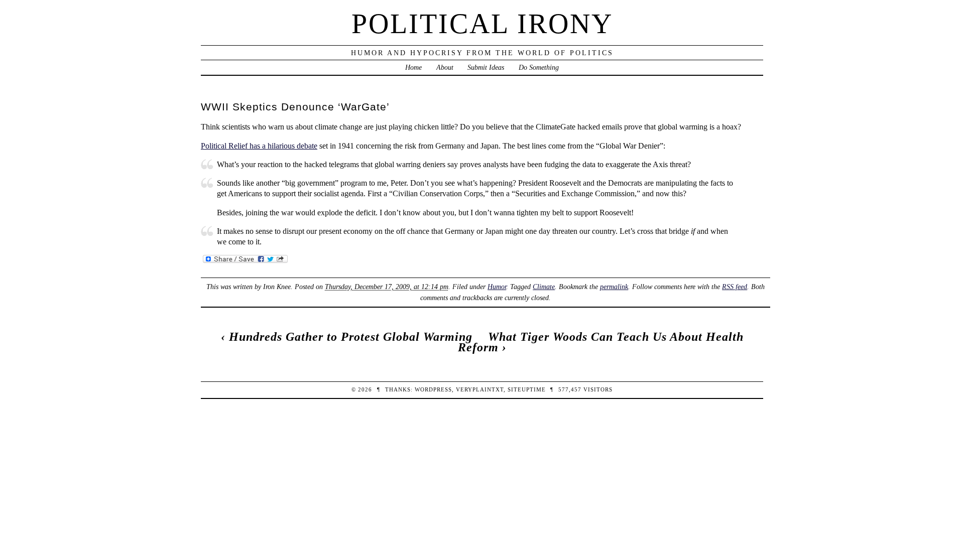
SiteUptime (527, 389)
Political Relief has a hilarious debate (259, 146)
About (444, 67)
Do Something (539, 67)
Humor (497, 287)
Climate (544, 287)
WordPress (433, 389)
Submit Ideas (485, 67)
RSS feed (734, 287)
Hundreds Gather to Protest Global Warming (350, 336)
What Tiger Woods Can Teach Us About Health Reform (601, 342)
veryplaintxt (480, 389)
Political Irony (482, 23)
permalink (614, 287)
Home (413, 67)
